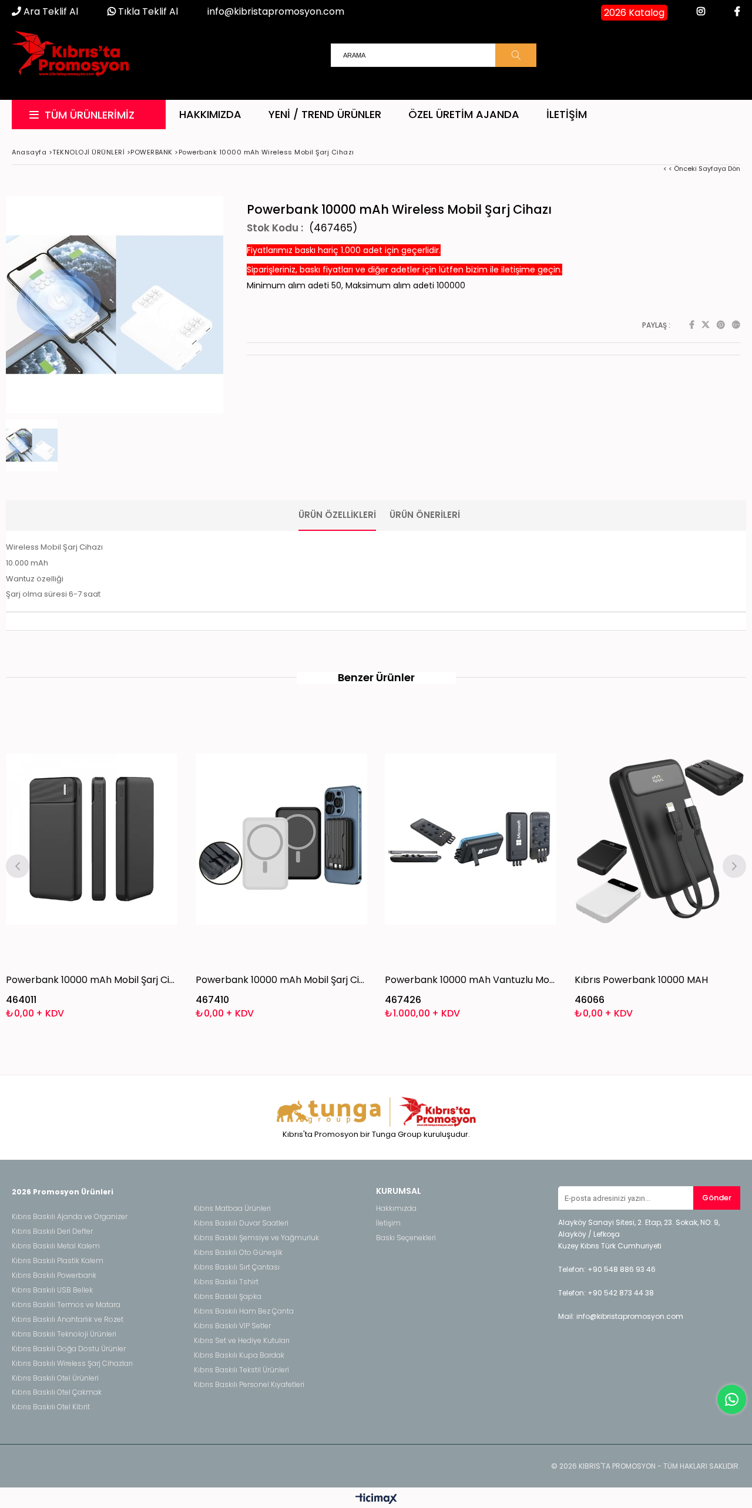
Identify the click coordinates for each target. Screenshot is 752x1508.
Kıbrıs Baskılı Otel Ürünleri (55, 1378)
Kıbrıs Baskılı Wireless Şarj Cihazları (72, 1363)
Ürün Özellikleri (337, 515)
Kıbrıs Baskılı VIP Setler (232, 1326)
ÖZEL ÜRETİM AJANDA (463, 114)
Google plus (736, 324)
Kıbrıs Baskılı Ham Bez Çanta (244, 1311)
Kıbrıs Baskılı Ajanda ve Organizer (69, 1217)
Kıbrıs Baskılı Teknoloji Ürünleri (64, 1334)
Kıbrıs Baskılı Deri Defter (52, 1231)
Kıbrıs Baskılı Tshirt (226, 1282)
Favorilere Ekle (92, 864)
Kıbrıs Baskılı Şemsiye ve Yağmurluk (256, 1238)
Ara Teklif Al (49, 11)
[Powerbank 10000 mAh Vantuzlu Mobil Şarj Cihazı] (471, 839)
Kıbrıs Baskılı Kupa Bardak (239, 1355)
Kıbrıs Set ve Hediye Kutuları (242, 1341)
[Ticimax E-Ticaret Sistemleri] (376, 1499)
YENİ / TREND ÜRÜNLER (324, 114)
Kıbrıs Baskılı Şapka (227, 1296)
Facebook (691, 324)
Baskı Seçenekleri (406, 1238)
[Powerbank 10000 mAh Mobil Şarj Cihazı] (92, 839)
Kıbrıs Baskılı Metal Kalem (56, 1246)
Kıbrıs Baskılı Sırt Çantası (237, 1267)
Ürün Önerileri (425, 515)
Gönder (716, 1197)
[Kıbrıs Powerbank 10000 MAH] (661, 839)
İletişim (566, 114)
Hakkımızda (210, 114)
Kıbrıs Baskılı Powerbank (54, 1275)
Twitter (705, 324)
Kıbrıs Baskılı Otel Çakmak (57, 1392)
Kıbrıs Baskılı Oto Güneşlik (238, 1252)
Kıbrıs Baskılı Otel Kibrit (51, 1407)
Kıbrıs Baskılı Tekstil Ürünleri (241, 1370)
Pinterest (721, 324)
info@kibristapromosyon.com (275, 11)
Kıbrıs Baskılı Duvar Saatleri (241, 1223)
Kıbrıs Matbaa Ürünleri (232, 1208)
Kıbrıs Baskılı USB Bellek (52, 1290)
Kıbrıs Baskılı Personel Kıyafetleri (249, 1385)
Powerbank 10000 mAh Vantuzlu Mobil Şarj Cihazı (471, 980)
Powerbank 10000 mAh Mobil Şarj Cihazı (92, 980)
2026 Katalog (634, 12)
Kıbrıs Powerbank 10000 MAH (641, 980)
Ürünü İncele (133, 864)
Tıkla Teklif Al (147, 11)
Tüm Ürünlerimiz (90, 114)
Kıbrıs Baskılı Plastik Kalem (57, 1261)
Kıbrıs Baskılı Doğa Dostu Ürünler (69, 1349)
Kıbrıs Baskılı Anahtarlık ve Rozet (67, 1319)
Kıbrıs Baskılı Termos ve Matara (66, 1305)
